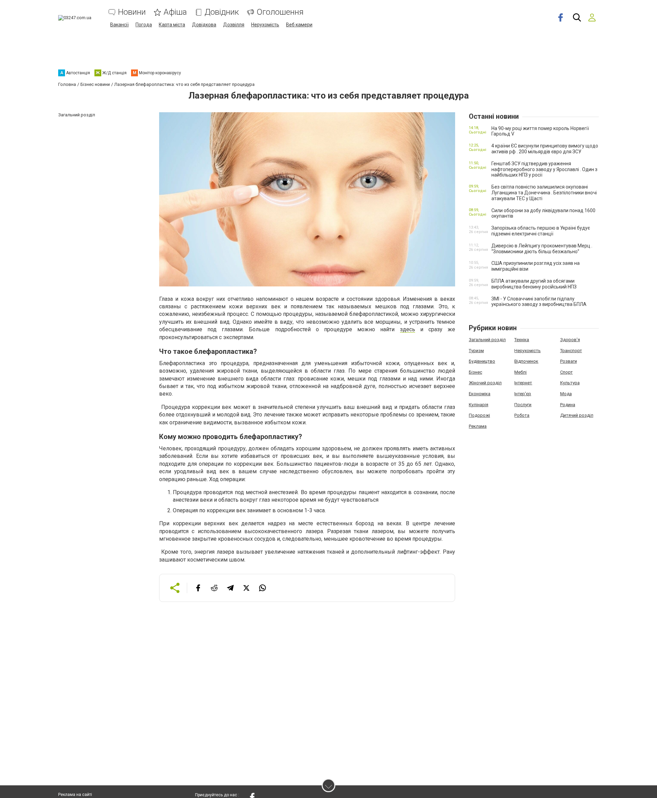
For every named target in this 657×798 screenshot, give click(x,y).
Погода (144, 24)
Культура (570, 382)
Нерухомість (265, 24)
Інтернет (523, 382)
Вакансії (119, 24)
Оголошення (280, 12)
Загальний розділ (487, 339)
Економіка (479, 393)
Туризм (476, 350)
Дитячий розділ (576, 415)
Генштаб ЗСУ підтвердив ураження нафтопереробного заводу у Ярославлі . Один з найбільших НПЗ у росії (544, 169)
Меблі (520, 372)
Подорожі (479, 415)
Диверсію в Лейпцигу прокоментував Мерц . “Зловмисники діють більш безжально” (541, 248)
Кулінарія (478, 404)
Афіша (175, 12)
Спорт (566, 372)
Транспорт (571, 350)
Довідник (222, 12)
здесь (407, 329)
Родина (567, 404)
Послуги (522, 404)
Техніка (521, 339)
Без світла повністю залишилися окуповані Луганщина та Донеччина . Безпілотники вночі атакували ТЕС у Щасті (544, 192)
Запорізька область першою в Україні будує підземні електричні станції (540, 230)
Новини (132, 12)
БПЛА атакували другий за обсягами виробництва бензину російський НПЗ (534, 283)
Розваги (568, 361)
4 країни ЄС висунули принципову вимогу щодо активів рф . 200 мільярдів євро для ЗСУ (544, 148)
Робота (521, 415)
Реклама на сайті (75, 794)
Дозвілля (233, 24)
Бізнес (475, 372)
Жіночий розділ (485, 382)
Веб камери (299, 24)
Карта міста (172, 24)
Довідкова (204, 24)
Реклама (478, 426)
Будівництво (482, 361)
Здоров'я (570, 339)
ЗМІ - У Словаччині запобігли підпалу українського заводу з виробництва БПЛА (539, 301)
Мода (566, 393)
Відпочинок (526, 361)
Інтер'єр (522, 393)
